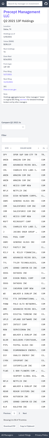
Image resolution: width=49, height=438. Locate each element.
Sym (6, 148)
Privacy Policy (41, 435)
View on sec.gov (10, 89)
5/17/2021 (8, 74)
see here (23, 99)
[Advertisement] (24, 112)
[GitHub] (45, 3)
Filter (4, 135)
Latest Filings (25, 435)
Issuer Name (25, 148)
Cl (44, 148)
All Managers (7, 435)
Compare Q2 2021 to (11, 122)
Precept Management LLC (22, 13)
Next (25, 413)
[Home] (3, 3)
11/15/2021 (8, 82)
